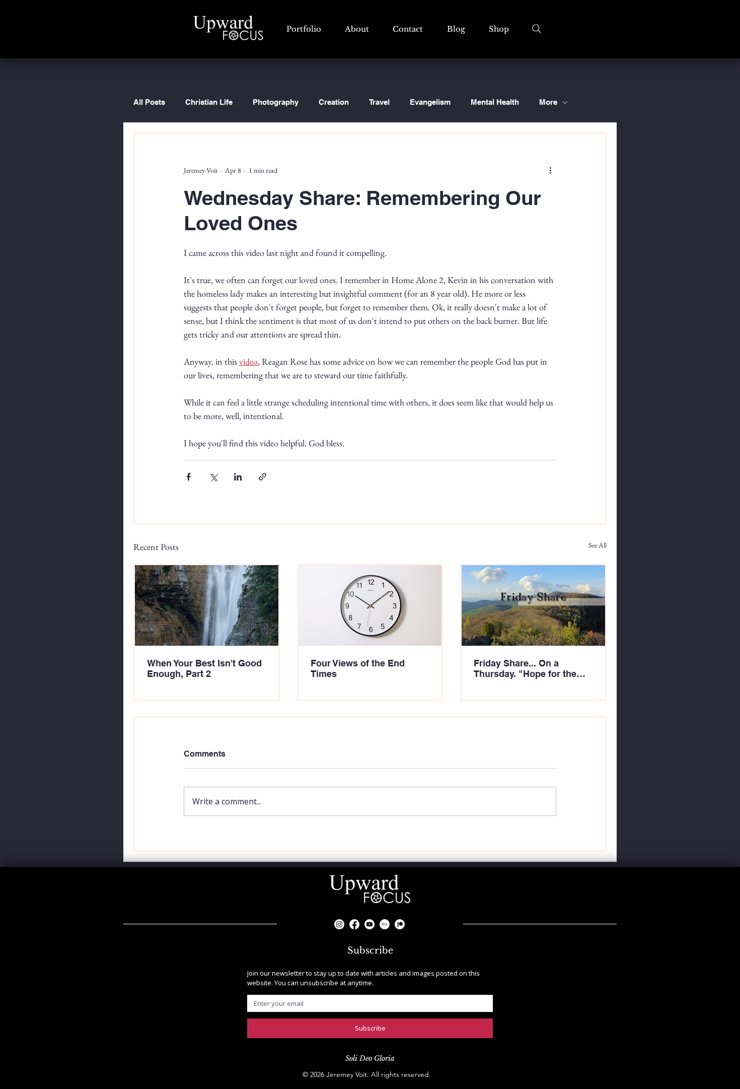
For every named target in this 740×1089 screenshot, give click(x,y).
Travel (379, 102)
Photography (276, 102)
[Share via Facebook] (188, 477)
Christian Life (209, 102)
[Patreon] (400, 924)
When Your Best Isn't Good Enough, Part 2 (204, 668)
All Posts (149, 102)
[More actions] (550, 170)
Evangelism (430, 102)
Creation (334, 102)
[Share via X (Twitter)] (213, 477)
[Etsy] (385, 924)
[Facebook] (354, 924)
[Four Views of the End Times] (370, 605)
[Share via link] (262, 477)
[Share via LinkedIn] (238, 477)
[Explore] (536, 28)
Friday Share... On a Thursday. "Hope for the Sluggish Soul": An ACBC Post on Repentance (529, 668)
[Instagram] (339, 924)
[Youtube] (369, 924)
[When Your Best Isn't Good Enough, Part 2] (206, 605)
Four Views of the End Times (358, 668)
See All (597, 545)
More (548, 102)
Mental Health (495, 102)
